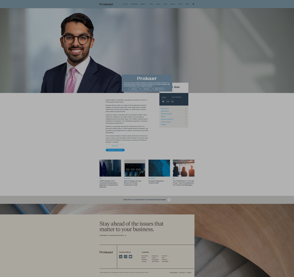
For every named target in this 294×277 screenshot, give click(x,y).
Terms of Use (136, 84)
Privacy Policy (127, 84)
